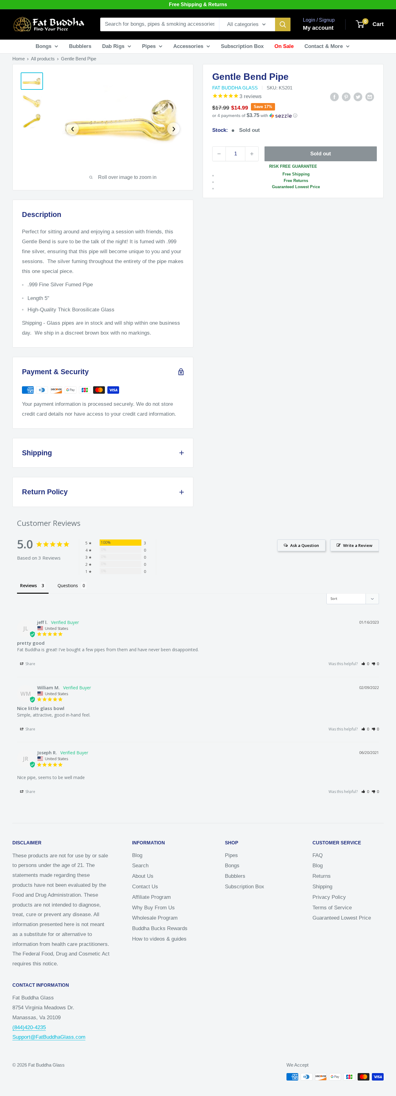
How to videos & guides (159, 939)
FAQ (317, 855)
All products (43, 58)
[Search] (283, 24)
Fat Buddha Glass (235, 87)
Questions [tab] (68, 585)
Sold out (320, 154)
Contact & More (323, 46)
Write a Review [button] (357, 545)
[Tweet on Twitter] (358, 97)
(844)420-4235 (29, 1027)
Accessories (188, 46)
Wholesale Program (155, 918)
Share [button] (29, 663)
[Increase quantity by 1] (251, 154)
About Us (142, 876)
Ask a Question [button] (304, 545)
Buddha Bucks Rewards (159, 928)
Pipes (149, 46)
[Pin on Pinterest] (346, 97)
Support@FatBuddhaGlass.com (48, 1037)
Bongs (43, 46)
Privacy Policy (329, 897)
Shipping (322, 887)
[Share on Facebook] (334, 97)
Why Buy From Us (153, 908)
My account (318, 28)
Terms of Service (332, 908)
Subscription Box (242, 46)
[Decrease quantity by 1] (219, 154)
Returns (321, 876)
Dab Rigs (113, 46)
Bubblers (80, 46)
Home (18, 58)
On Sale (284, 46)
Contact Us (145, 887)
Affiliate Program (151, 897)
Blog (137, 855)
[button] (293, 116)
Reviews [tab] (28, 585)
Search (140, 866)
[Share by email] (369, 97)
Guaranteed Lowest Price (341, 918)
